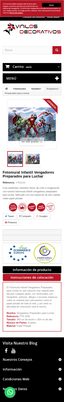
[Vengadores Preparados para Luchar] (15, 159)
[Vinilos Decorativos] (32, 29)
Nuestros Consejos (17, 359)
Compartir (25, 216)
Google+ (43, 216)
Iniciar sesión (53, 17)
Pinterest (12, 222)
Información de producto (32, 270)
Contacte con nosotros (34, 17)
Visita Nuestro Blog (20, 343)
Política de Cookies (16, 13)
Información (12, 369)
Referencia (8, 182)
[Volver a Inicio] (6, 89)
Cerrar (51, 5)
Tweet (10, 216)
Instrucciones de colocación (31, 277)
